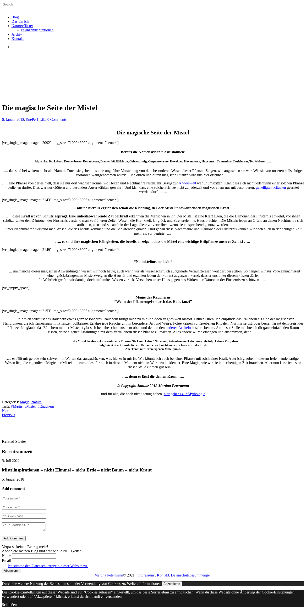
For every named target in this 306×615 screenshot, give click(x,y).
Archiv (16, 34)
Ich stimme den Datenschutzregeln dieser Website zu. (48, 566)
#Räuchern (46, 406)
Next (5, 411)
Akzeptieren (172, 584)
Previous (8, 415)
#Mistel (30, 406)
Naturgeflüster (22, 26)
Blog (15, 17)
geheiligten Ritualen (271, 187)
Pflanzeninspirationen (37, 30)
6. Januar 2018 (13, 119)
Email (6, 561)
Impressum (145, 575)
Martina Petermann (108, 575)
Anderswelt (187, 183)
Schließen (9, 605)
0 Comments (56, 119)
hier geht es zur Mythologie (184, 394)
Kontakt (17, 39)
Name (6, 556)
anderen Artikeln (178, 328)
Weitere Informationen (144, 584)
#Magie (16, 406)
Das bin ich (20, 21)
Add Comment (14, 538)
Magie (24, 402)
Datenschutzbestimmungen (191, 575)
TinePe (30, 119)
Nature (36, 402)
